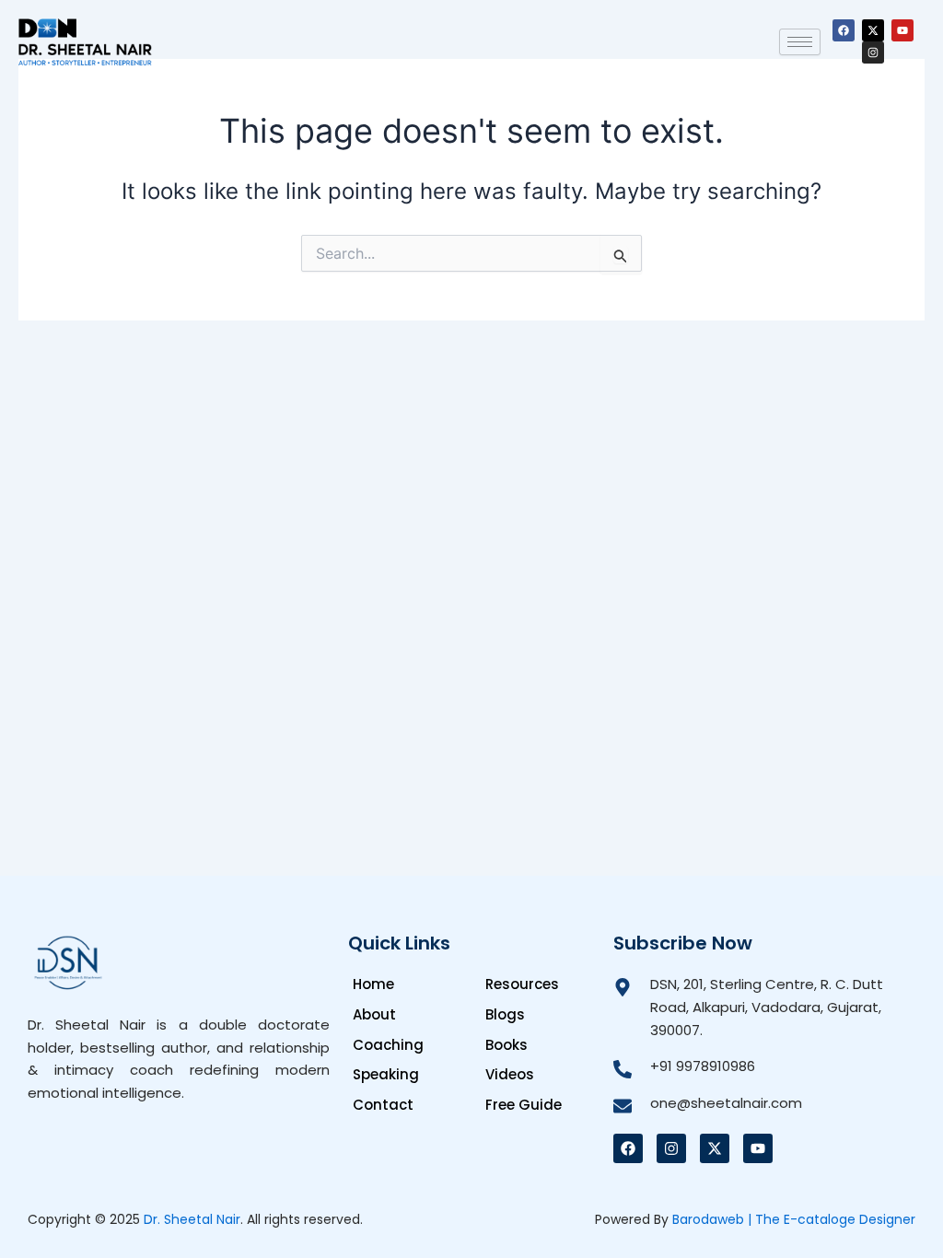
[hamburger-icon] (800, 42)
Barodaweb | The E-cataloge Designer (793, 1219)
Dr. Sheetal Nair (192, 1219)
